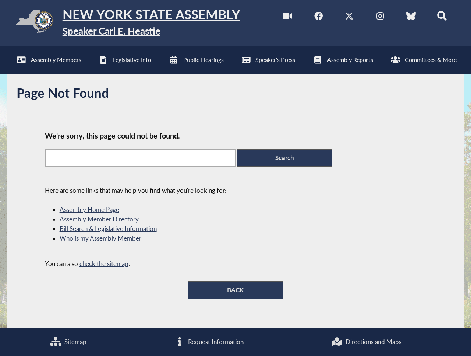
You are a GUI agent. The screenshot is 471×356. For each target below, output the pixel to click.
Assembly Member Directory (99, 219)
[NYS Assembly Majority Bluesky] (411, 18)
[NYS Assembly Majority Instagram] (380, 18)
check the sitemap (103, 264)
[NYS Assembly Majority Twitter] (349, 18)
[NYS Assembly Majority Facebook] (318, 18)
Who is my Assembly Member (100, 238)
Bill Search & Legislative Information (108, 229)
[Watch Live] (287, 18)
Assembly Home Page (89, 209)
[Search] (441, 18)
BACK (235, 290)
